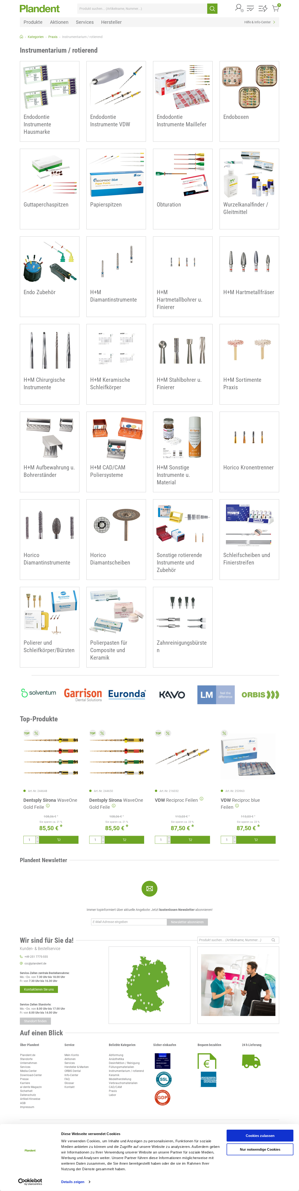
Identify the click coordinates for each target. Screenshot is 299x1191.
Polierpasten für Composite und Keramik (108, 650)
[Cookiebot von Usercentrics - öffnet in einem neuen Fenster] (30, 1181)
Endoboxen (236, 117)
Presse (24, 1079)
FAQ (67, 1079)
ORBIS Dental (72, 1071)
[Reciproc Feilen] (182, 756)
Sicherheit (26, 1091)
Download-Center (31, 1075)
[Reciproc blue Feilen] (248, 756)
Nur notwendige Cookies (260, 1149)
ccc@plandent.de (35, 963)
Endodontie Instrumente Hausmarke (37, 124)
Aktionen (70, 1059)
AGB (22, 1103)
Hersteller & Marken (76, 1067)
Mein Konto (71, 1055)
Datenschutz (28, 1095)
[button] (238, 8)
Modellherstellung (120, 1079)
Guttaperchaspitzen (46, 204)
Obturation (169, 204)
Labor (112, 1095)
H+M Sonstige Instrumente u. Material (173, 475)
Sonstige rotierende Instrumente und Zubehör (179, 562)
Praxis (113, 1091)
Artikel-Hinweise (30, 1099)
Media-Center (28, 1071)
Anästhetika (116, 1059)
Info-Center (71, 1075)
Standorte (26, 1059)
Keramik (114, 1075)
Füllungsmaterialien (121, 1067)
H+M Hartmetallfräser (248, 292)
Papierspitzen (106, 204)
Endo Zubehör (40, 292)
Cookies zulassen (260, 1136)
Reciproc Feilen (176, 800)
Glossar (69, 1083)
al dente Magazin (31, 1087)
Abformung (116, 1055)
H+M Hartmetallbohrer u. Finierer (180, 299)
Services (25, 1067)
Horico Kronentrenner (248, 467)
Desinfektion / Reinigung (124, 1063)
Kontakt (69, 1087)
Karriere (25, 1083)
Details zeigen (72, 1182)
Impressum (27, 1107)
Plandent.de (27, 1055)
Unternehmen (28, 1063)
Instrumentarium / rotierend (126, 1071)
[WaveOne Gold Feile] (51, 756)
